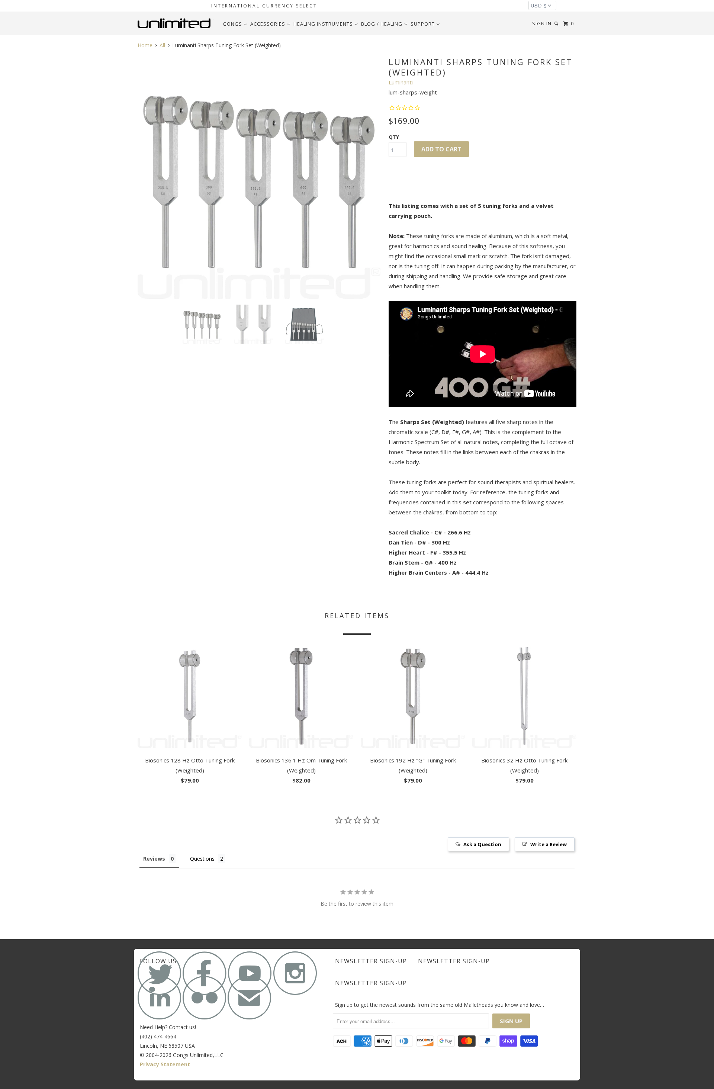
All (162, 45)
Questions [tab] (202, 858)
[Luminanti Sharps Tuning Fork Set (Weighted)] (259, 177)
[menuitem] (235, 23)
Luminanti (401, 82)
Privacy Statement (165, 1064)
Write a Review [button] (548, 844)
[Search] (557, 23)
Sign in (541, 23)
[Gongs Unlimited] (176, 23)
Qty (394, 137)
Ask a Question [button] (482, 844)
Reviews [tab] (154, 858)
